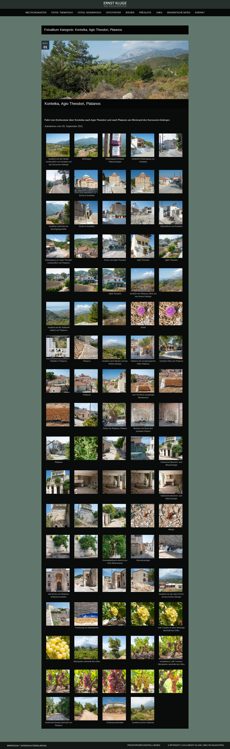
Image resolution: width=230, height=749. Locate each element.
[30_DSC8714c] (170, 314)
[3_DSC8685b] (114, 145)
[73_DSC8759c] (58, 648)
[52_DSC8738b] (142, 482)
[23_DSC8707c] (114, 280)
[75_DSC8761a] (114, 648)
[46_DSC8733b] (86, 449)
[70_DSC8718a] (86, 614)
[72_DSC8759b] (170, 614)
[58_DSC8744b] (170, 516)
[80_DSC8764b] (114, 682)
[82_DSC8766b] (170, 682)
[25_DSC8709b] (170, 280)
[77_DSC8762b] (170, 648)
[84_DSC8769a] (86, 709)
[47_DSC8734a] (114, 449)
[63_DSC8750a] (170, 547)
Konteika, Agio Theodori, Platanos (73, 103)
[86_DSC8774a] (142, 709)
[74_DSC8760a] (86, 648)
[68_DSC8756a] (170, 580)
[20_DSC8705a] (170, 246)
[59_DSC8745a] (58, 547)
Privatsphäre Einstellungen (144, 745)
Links (159, 12)
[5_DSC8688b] (170, 145)
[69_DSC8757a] (58, 614)
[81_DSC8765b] (142, 682)
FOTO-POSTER (113, 12)
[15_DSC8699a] (170, 213)
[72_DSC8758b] (142, 614)
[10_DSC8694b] (170, 182)
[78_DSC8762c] (58, 682)
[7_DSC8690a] (86, 182)
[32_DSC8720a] (86, 348)
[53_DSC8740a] (170, 482)
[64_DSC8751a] (58, 580)
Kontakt (200, 12)
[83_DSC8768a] (58, 709)
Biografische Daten (178, 12)
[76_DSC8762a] (142, 648)
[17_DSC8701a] (86, 246)
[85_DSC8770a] (114, 709)
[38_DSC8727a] (114, 381)
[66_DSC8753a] (114, 580)
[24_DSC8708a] (142, 280)
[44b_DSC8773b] (170, 415)
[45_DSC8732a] (58, 449)
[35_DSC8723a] (170, 348)
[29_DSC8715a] (142, 314)
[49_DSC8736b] (58, 482)
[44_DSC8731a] (114, 415)
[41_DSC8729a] (170, 381)
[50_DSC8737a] (86, 482)
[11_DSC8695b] (58, 213)
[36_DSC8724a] (58, 381)
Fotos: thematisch (62, 12)
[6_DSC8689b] (58, 182)
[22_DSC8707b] (86, 280)
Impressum (12, 746)
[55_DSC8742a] (86, 516)
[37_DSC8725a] (86, 381)
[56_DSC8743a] (114, 516)
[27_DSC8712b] (86, 314)
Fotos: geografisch (89, 12)
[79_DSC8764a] (86, 682)
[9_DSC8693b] (142, 182)
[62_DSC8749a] (142, 547)
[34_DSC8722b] (142, 348)
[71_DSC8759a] (114, 614)
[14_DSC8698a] (142, 213)
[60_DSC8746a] (86, 547)
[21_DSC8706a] (58, 280)
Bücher (130, 12)
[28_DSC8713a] (114, 314)
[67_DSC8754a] (142, 580)
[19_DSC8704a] (142, 246)
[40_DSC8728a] (142, 381)
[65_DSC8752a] (86, 580)
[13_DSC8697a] (114, 213)
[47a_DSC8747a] (142, 449)
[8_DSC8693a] (114, 182)
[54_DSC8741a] (58, 516)
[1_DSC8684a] (58, 145)
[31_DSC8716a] (58, 348)
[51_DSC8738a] (114, 482)
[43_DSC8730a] (86, 415)
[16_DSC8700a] (58, 246)
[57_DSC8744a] (142, 516)
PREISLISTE (145, 12)
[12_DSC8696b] (86, 213)
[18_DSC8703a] (114, 246)
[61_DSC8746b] (114, 547)
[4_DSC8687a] (142, 145)
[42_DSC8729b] (58, 415)
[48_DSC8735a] (170, 449)
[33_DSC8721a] (114, 348)
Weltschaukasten (36, 12)
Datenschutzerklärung (33, 746)
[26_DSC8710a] (58, 314)
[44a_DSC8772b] (142, 415)
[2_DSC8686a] (86, 145)
